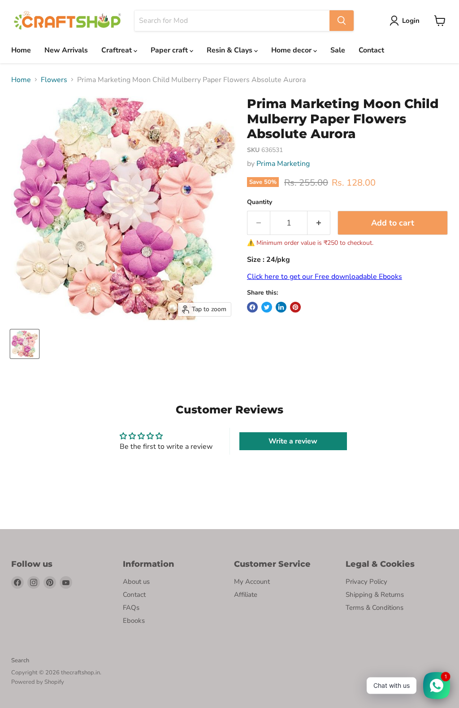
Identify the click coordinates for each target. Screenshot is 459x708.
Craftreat (117, 50)
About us (136, 581)
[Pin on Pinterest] (295, 307)
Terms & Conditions (374, 607)
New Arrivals (66, 50)
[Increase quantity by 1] (318, 223)
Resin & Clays (230, 50)
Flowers (54, 80)
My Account (252, 581)
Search (20, 660)
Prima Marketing (283, 164)
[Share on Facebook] (252, 307)
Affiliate (245, 594)
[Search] (341, 20)
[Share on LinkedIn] (281, 307)
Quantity (259, 202)
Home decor (292, 50)
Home (21, 50)
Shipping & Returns (375, 594)
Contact (371, 50)
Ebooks (134, 620)
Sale (337, 50)
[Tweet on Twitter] (266, 307)
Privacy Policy (366, 581)
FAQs (131, 607)
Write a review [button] (292, 441)
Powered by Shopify (37, 682)
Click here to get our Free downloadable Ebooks (324, 277)
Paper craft (170, 50)
